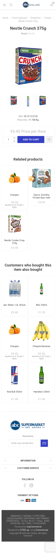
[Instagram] (31, 485)
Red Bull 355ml (14, 391)
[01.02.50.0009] (14, 178)
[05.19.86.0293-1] (14, 224)
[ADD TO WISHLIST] (49, 139)
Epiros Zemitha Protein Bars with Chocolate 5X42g (41, 197)
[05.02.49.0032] (41, 330)
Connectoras (42, 530)
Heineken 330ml (41, 391)
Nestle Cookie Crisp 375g (14, 242)
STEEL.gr (24, 530)
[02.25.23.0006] (41, 375)
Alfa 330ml (41, 305)
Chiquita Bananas (41, 346)
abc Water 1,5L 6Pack (14, 305)
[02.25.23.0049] (41, 288)
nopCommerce (34, 526)
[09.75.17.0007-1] (14, 288)
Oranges (14, 194)
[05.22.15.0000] (14, 375)
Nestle (31, 33)
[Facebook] (24, 485)
